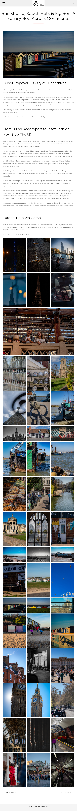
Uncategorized (13, 792)
